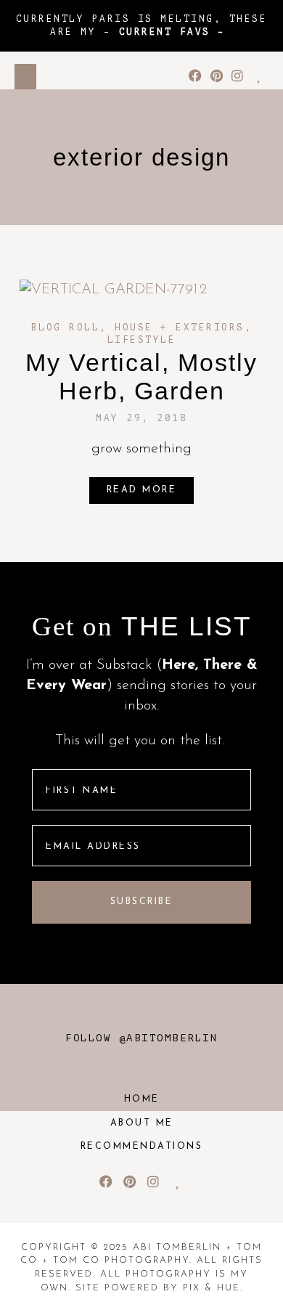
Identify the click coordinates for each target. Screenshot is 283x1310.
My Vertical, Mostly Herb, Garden (141, 376)
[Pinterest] (216, 75)
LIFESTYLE (141, 340)
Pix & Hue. (213, 1288)
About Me (141, 1123)
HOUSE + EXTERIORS (180, 327)
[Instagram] (236, 75)
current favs (164, 32)
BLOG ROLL (65, 327)
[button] (25, 76)
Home (142, 1099)
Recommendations (142, 1146)
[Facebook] (195, 75)
